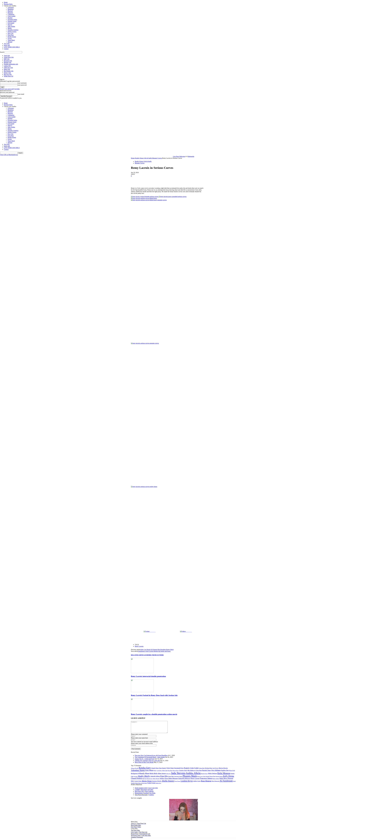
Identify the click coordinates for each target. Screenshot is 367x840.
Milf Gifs (6, 59)
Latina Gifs (7, 66)
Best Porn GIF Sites (147, 789)
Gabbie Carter (197, 781)
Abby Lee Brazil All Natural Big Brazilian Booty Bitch (157, 649)
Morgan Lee (149, 778)
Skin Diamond (215, 781)
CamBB (137, 789)
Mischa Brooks (223, 768)
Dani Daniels (162, 768)
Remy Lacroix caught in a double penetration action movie (154, 714)
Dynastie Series (12, 19)
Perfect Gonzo (12, 31)
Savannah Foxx (179, 768)
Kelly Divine (228, 776)
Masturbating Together (141, 793)
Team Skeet (11, 40)
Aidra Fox (168, 773)
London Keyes (187, 781)
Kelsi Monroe (223, 773)
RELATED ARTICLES (139, 655)
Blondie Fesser (204, 773)
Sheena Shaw (176, 770)
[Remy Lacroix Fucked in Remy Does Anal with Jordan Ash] (142, 691)
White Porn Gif (8, 76)
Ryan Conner (177, 781)
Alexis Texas (147, 781)
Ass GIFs (7, 43)
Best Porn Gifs (139, 791)
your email (21, 94)
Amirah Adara (155, 776)
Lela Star (136, 776)
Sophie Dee (225, 770)
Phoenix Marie (190, 776)
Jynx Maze (149, 770)
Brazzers (10, 12)
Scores (10, 38)
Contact (6, 49)
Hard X (10, 25)
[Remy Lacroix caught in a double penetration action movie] (142, 710)
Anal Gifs (7, 55)
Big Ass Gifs (8, 74)
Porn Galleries (149, 791)
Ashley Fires (164, 778)
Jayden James (144, 783)
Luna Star (171, 776)
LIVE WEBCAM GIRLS (12, 47)
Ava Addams (216, 770)
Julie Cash (165, 770)
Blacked (10, 11)
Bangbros (10, 9)
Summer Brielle (156, 781)
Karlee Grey (158, 783)
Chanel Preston (136, 778)
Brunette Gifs (8, 61)
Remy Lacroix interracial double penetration (148, 676)
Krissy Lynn (200, 776)
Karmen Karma (219, 776)
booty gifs (7, 45)
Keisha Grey (145, 767)
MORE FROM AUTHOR (155, 655)
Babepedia (191, 156)
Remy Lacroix (139, 646)
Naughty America (13, 30)
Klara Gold (232, 770)
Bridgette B (135, 773)
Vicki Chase (170, 768)
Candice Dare (183, 770)
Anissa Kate (202, 768)
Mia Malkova (191, 770)
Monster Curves (139, 163)
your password (22, 85)
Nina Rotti (170, 770)
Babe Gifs (7, 69)
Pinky (155, 770)
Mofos (10, 28)
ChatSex (151, 795)
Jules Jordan (11, 26)
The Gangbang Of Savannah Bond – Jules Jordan (150, 757)
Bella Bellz (153, 773)
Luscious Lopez (178, 776)
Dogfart (10, 18)
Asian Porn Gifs (9, 57)
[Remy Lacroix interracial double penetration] (142, 672)
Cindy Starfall (206, 776)
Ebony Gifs (7, 73)
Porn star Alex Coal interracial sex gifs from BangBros (151, 755)
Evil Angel (11, 23)
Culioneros (11, 14)
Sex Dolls (152, 793)
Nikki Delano (212, 773)
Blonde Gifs (7, 62)
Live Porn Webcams (179, 156)
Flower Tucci (212, 776)
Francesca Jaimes (206, 778)
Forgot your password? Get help (9, 89)
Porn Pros (11, 35)
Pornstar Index (8, 4)
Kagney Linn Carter (191, 768)
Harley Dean (138, 783)
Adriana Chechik (134, 768)
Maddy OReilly (144, 776)
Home (6, 2)
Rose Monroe (206, 781)
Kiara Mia (164, 776)
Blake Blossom (173, 778)
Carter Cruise (151, 783)
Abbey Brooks (156, 778)
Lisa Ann (199, 770)
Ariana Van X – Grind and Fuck (144, 759)
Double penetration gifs (11, 64)
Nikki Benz (223, 778)
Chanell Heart (155, 768)
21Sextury (11, 7)
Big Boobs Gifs (8, 71)
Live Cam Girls (153, 788)
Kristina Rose (208, 768)
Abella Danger (168, 781)
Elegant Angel (12, 21)
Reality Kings (12, 37)
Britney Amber (216, 778)
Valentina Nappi (138, 770)
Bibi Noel (144, 778)
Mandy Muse (144, 773)
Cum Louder (11, 16)
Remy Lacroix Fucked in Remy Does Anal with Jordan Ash (154, 695)
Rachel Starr (206, 770)
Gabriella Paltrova (184, 778)
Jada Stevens (178, 773)
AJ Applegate (226, 780)
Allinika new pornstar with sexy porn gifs (147, 760)
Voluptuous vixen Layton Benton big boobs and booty (154, 651)
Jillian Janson (162, 773)
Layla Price (159, 770)
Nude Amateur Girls (141, 788)
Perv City (10, 33)
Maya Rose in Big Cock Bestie (144, 762)
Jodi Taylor (215, 768)
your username (22, 83)
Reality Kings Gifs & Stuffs (143, 161)
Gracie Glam (137, 781)
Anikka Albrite (193, 773)
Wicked (10, 42)
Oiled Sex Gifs (8, 67)
